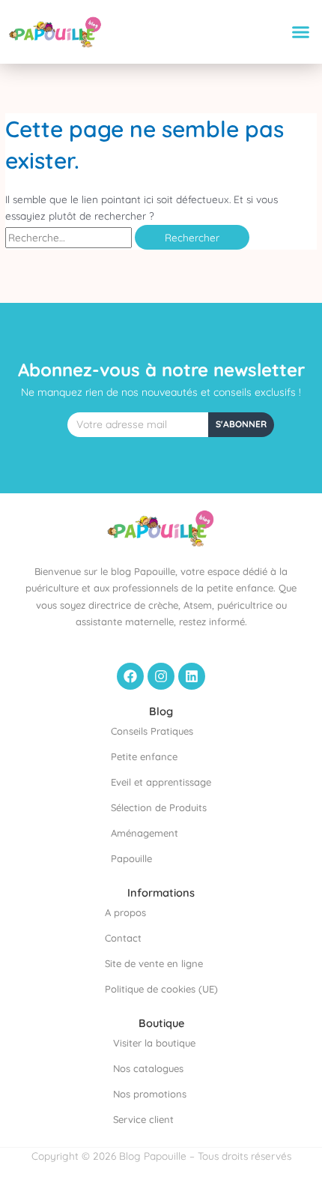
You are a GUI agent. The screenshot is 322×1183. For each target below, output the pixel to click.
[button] (301, 32)
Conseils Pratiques (152, 731)
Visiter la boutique (154, 1043)
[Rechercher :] (70, 237)
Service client (143, 1119)
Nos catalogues (148, 1068)
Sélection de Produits (159, 807)
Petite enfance (144, 756)
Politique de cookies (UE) (161, 989)
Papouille (131, 858)
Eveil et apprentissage (161, 782)
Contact (123, 938)
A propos (125, 912)
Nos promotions (149, 1094)
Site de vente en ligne (154, 963)
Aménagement (144, 833)
